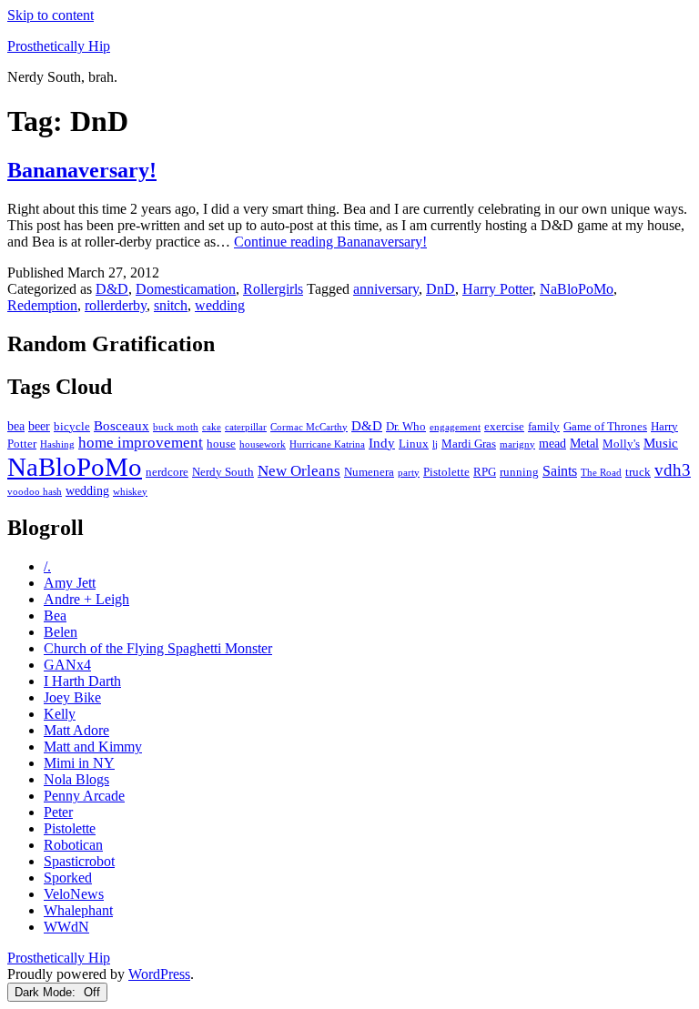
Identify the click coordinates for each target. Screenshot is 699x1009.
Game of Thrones (605, 426)
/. (47, 566)
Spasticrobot (79, 861)
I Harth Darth (82, 681)
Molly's (621, 444)
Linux (414, 444)
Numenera (369, 472)
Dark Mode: (47, 992)
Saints (559, 470)
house (221, 444)
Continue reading (330, 241)
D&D (112, 289)
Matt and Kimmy (93, 746)
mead (552, 443)
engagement (455, 427)
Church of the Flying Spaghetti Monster (158, 648)
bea (16, 426)
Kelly (60, 713)
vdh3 (672, 469)
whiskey (130, 492)
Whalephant (78, 910)
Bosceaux (121, 425)
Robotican (73, 845)
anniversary (386, 289)
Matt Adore (76, 730)
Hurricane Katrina (327, 444)
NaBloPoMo (576, 289)
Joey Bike (72, 697)
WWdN (66, 926)
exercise (504, 426)
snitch (170, 305)
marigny (517, 444)
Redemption (42, 305)
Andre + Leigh (86, 599)
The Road (601, 473)
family (544, 426)
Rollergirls (273, 289)
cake (211, 427)
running (519, 472)
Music (660, 442)
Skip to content (50, 15)
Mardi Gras (468, 444)
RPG (484, 472)
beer (39, 426)
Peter (58, 812)
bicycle (72, 426)
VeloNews (74, 894)
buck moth (175, 427)
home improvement (140, 442)
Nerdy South (223, 472)
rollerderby (116, 305)
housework (262, 444)
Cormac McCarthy (309, 427)
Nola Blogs (76, 779)
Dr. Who (406, 426)
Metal (584, 443)
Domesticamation (186, 289)
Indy (382, 442)
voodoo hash (34, 492)
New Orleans (299, 470)
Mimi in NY (79, 763)
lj (435, 444)
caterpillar (246, 427)
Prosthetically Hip (58, 46)
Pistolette (446, 472)
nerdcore (167, 472)
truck (638, 472)
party (409, 473)
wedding (220, 305)
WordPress (159, 974)
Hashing (57, 444)
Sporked (68, 877)
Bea (55, 615)
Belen (60, 632)
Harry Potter (497, 289)
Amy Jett (70, 582)
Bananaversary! (82, 170)
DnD (440, 289)
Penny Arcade (84, 795)
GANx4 (67, 664)
